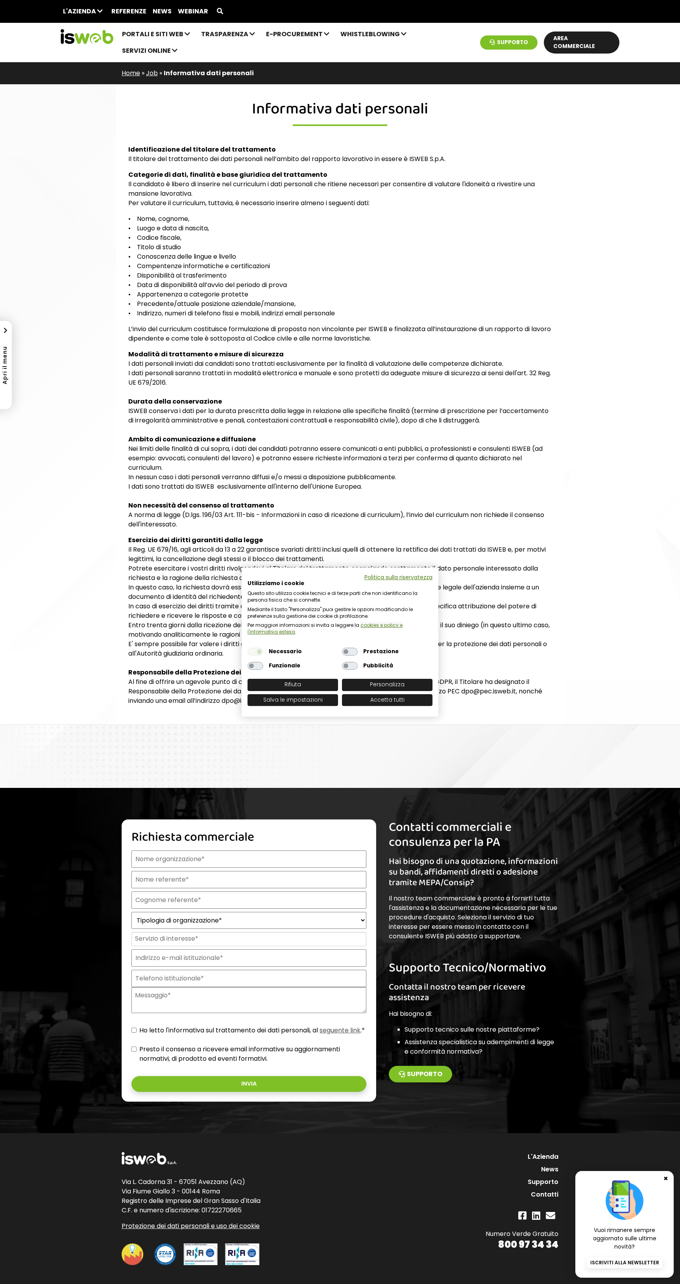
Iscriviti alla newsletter (624, 1262)
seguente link (340, 1030)
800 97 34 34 (528, 1244)
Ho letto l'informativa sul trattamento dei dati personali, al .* (252, 1030)
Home (131, 73)
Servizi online (147, 50)
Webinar (193, 11)
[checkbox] (255, 652)
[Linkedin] (536, 1215)
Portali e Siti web (153, 34)
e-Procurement (295, 34)
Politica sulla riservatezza (398, 577)
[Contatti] (550, 1215)
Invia (249, 1084)
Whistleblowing (370, 34)
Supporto (512, 42)
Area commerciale (574, 42)
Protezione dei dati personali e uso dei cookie (191, 1225)
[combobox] (248, 939)
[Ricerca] (219, 11)
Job (152, 73)
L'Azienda (80, 11)
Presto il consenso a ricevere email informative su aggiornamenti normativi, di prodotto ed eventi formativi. (239, 1054)
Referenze (128, 11)
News (162, 11)
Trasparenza (225, 34)
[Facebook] (522, 1215)
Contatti (544, 1194)
